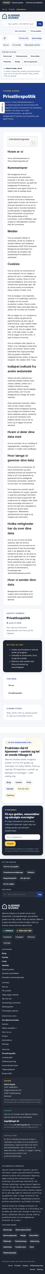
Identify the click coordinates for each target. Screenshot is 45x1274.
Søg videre (6, 889)
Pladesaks (7, 62)
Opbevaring (34, 1241)
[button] (2, 107)
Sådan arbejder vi (9, 1028)
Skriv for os (6, 1032)
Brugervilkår (7, 1073)
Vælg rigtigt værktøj (32, 45)
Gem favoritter (20, 31)
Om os (4, 9)
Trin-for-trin (23, 38)
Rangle (17, 62)
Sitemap (5, 1044)
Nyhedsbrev (21, 9)
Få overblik (16, 45)
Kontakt (5, 1024)
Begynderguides (10, 878)
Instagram (19, 937)
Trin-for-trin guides (11, 867)
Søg (39, 24)
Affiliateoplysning (9, 1061)
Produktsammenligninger (13, 872)
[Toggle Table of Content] (32, 143)
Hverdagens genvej (10, 1011)
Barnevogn (7, 56)
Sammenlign (37, 38)
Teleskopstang (21, 56)
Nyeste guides (17, 3)
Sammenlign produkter (11, 1003)
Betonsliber (35, 56)
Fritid (28, 782)
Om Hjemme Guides (10, 1020)
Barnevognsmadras (23, 1230)
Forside (6, 3)
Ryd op (6, 45)
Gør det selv (25, 878)
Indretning (7, 1247)
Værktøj (9, 789)
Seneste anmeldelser (34, 3)
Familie (19, 782)
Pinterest (31, 937)
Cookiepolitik (7, 1057)
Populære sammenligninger (13, 977)
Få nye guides (36, 31)
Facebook (7, 937)
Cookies (25, 1265)
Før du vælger (9, 884)
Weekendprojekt (9, 1253)
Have (32, 1247)
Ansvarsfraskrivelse (10, 1065)
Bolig (8, 782)
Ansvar (32, 1269)
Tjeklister (10, 795)
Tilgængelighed (8, 1069)
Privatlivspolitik (15, 693)
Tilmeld (10, 844)
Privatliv (12, 9)
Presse (5, 1036)
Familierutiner (20, 1247)
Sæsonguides (7, 1007)
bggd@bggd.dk (11, 1121)
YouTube (7, 943)
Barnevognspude (30, 62)
